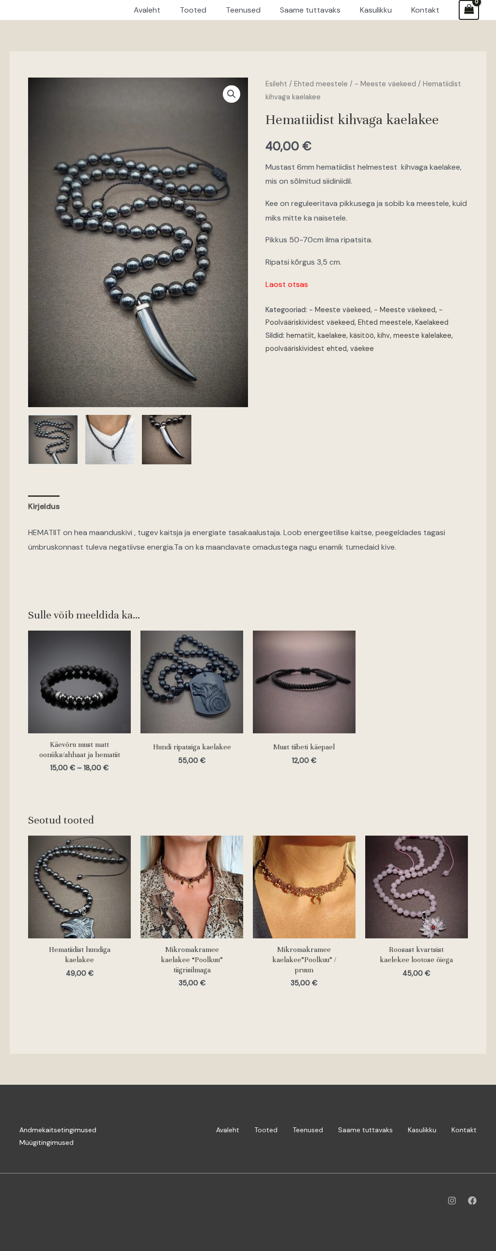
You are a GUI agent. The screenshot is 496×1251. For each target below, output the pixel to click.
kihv (383, 335)
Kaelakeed (432, 322)
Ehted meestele (321, 84)
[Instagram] (452, 1200)
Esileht (276, 84)
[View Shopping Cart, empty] (469, 10)
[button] (231, 94)
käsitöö (362, 335)
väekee (362, 348)
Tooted (266, 1129)
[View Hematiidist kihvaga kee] (53, 439)
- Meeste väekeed (385, 84)
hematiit (300, 335)
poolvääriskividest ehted (306, 348)
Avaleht (227, 1129)
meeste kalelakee (422, 335)
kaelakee (332, 335)
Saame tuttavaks (365, 1129)
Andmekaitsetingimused (57, 1129)
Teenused (308, 1129)
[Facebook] (472, 1200)
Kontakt (464, 1129)
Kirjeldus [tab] (44, 506)
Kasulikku (422, 1129)
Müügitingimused (46, 1142)
